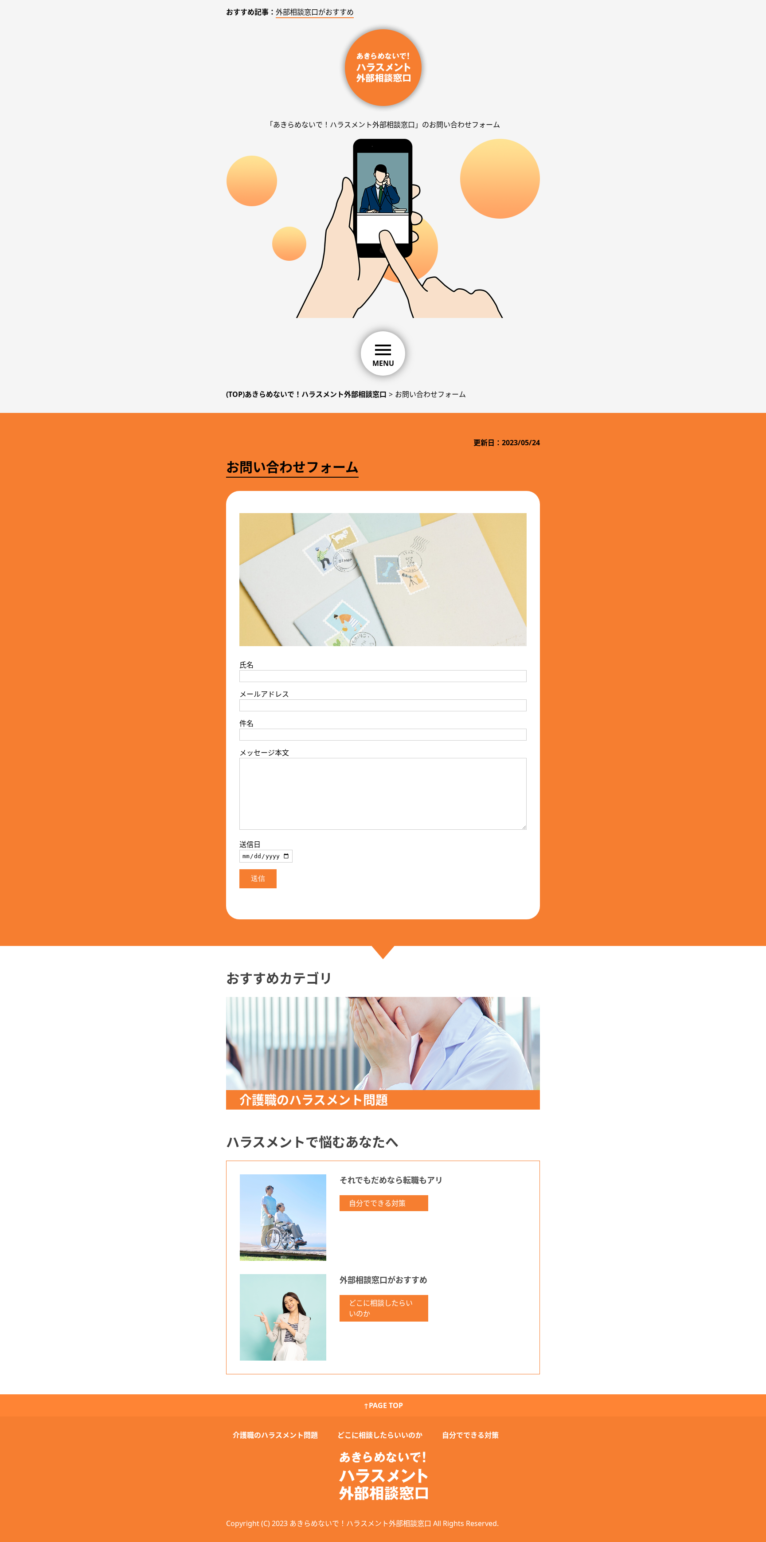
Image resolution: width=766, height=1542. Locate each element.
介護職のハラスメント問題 (275, 1435)
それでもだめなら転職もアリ (391, 1180)
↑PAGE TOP (383, 1405)
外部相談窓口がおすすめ (315, 12)
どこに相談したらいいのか (381, 1308)
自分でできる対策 (377, 1203)
